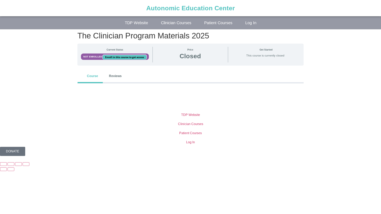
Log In (250, 23)
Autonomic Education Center (190, 8)
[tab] (90, 76)
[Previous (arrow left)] (3, 169)
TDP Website (136, 23)
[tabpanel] (190, 89)
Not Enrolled (93, 56)
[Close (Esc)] (26, 164)
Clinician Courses (176, 23)
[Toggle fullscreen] (11, 164)
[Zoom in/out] (3, 164)
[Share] (18, 164)
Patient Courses (218, 23)
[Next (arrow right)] (11, 169)
